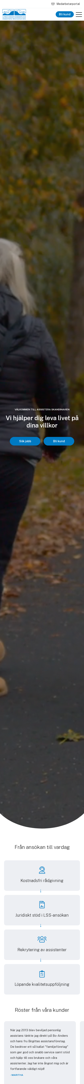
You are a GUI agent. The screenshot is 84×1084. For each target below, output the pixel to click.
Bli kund (65, 14)
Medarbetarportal (68, 4)
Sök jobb (25, 441)
